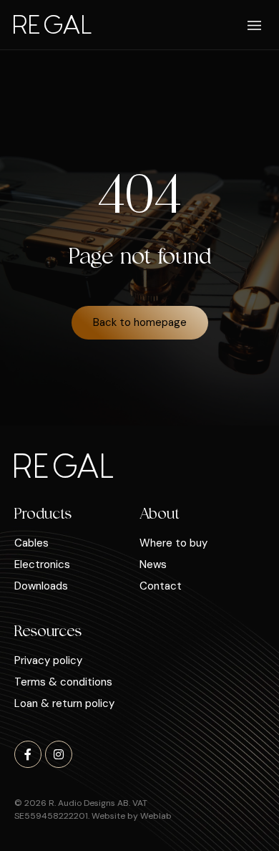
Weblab (156, 816)
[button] (255, 26)
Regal (52, 23)
